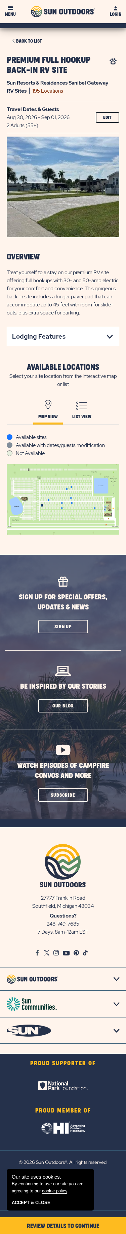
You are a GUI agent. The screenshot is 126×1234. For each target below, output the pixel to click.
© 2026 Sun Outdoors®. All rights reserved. (63, 1162)
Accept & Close (31, 1202)
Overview (23, 257)
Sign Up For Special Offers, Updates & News (63, 602)
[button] (63, 626)
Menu (10, 14)
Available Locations (63, 367)
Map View (48, 416)
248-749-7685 (63, 924)
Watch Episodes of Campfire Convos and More (63, 770)
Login (115, 14)
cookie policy (54, 1190)
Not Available (30, 453)
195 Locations (48, 91)
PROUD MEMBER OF (63, 1111)
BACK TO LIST (29, 41)
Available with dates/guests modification (60, 445)
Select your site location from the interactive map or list (63, 380)
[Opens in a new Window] (63, 1086)
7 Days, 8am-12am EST (63, 932)
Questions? (63, 915)
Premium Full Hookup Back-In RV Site (48, 65)
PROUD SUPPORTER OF (63, 1063)
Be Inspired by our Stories (63, 686)
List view (81, 416)
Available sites (31, 437)
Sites (17, 91)
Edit (107, 117)
